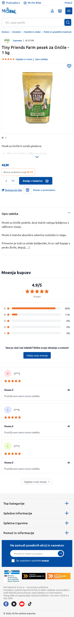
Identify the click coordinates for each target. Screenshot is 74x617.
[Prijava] (60, 553)
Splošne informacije (17, 513)
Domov (5, 31)
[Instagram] (14, 603)
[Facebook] (6, 603)
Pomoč (68, 2)
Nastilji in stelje (32, 31)
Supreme (17, 40)
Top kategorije (13, 503)
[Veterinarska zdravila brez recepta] (11, 576)
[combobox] (34, 22)
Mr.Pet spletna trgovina (23, 613)
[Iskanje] (67, 22)
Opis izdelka (41, 59)
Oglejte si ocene (24, 59)
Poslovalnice (13, 2)
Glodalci (16, 31)
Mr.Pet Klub (34, 2)
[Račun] (52, 11)
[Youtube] (21, 603)
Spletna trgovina (15, 523)
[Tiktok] (29, 603)
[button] (69, 11)
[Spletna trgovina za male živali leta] (34, 576)
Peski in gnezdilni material (57, 31)
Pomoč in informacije (18, 533)
